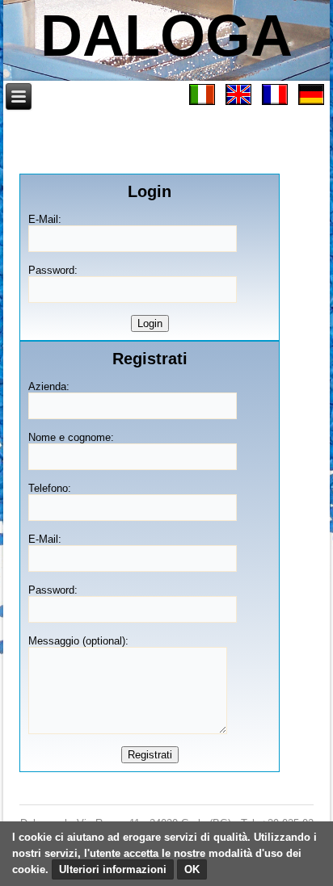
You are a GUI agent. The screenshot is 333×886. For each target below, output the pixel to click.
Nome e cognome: (71, 437)
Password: (53, 270)
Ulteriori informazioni (112, 869)
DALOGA (166, 35)
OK (192, 869)
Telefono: (49, 488)
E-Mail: (44, 219)
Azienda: (49, 386)
